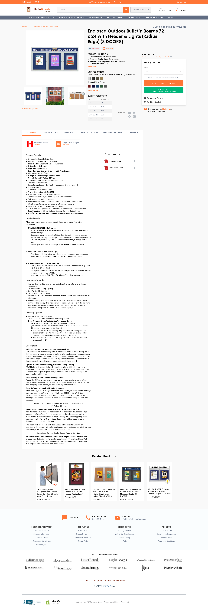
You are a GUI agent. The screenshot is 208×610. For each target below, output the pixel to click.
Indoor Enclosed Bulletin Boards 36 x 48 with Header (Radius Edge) (75, 492)
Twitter (168, 602)
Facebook (163, 602)
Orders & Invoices (83, 534)
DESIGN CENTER (124, 527)
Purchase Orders (42, 538)
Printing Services (125, 531)
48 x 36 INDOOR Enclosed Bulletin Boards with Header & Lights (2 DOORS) (159, 491)
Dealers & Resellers (83, 538)
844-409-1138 (36, 2)
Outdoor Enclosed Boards (71, 17)
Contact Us (181, 2)
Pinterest (173, 602)
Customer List (166, 531)
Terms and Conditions (166, 541)
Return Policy (83, 541)
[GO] (126, 10)
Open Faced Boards (154, 17)
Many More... (94, 90)
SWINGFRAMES (95, 17)
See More (92, 67)
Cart (176, 8)
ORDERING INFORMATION (41, 527)
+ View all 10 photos (30, 109)
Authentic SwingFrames (124, 534)
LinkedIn (179, 602)
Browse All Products (141, 10)
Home (24, 27)
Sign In (161, 8)
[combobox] (93, 10)
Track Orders (83, 531)
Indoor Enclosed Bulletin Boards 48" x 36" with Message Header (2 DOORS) (130, 493)
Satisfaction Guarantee (166, 534)
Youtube (184, 602)
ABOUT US (166, 527)
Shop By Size (134, 17)
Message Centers (115, 17)
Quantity (146, 67)
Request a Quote (42, 531)
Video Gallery (124, 538)
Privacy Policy (166, 538)
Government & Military (42, 541)
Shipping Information (41, 534)
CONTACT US (83, 527)
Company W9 (41, 545)
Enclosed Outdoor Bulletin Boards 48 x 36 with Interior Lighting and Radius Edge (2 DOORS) (104, 493)
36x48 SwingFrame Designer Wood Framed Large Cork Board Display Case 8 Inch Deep (47, 493)
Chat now (166, 109)
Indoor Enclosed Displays (41, 17)
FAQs (125, 541)
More (170, 17)
